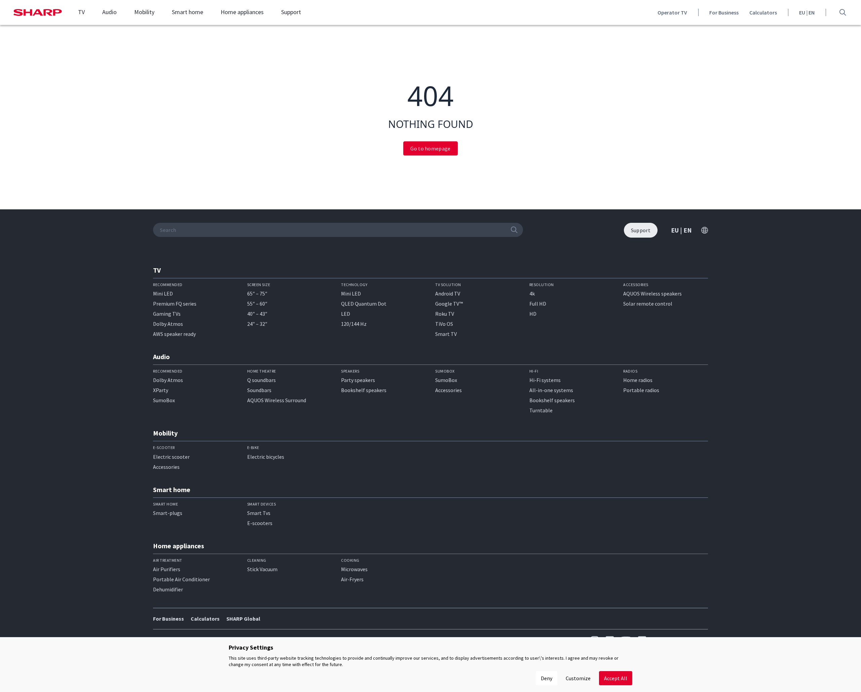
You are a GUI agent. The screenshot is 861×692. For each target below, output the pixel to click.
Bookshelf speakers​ (552, 400)
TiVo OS (444, 323)
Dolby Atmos (168, 323)
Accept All (615, 678)
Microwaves (354, 569)
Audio (109, 12)
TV (81, 12)
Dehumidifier (168, 589)
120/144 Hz (354, 323)
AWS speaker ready (174, 334)
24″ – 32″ (257, 323)
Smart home (187, 12)
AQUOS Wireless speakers (652, 293)
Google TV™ (449, 303)
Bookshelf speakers (363, 390)
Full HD (537, 303)
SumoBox (164, 400)
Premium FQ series (174, 303)
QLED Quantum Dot (363, 303)
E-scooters (259, 523)
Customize (578, 678)
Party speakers (358, 380)
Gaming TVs (167, 313)
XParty (160, 390)
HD (532, 313)
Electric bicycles (265, 456)
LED (345, 313)
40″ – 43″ (257, 313)
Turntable (541, 410)
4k (532, 293)
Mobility (144, 12)
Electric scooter (171, 456)
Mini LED (163, 293)
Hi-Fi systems (545, 380)
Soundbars (259, 390)
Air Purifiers (166, 569)
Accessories (448, 390)
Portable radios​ (641, 390)
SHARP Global (243, 618)
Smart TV (446, 334)
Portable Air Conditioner (181, 579)
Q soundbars (261, 380)
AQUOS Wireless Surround (276, 400)
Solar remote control (647, 303)
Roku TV (444, 313)
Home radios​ (637, 380)
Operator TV (672, 12)
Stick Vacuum (262, 569)
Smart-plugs (167, 513)
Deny (546, 678)
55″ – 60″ (257, 303)
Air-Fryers (352, 579)
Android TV (447, 293)
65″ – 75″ (257, 293)
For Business (724, 12)
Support (291, 12)
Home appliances (242, 12)
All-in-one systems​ (551, 390)
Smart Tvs (258, 513)
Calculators (763, 12)
